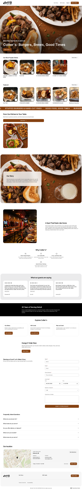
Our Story (56, 3)
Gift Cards (62, 3)
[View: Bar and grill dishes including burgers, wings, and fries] (15, 135)
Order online (73, 463)
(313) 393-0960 (48, 457)
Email (48, 365)
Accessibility (30, 482)
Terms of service (22, 482)
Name (48, 359)
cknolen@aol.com (48, 458)
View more (7, 291)
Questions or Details (49, 394)
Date (46, 380)
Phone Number (50, 372)
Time (63, 380)
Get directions (73, 452)
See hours (66, 463)
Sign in (68, 3)
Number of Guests (50, 387)
